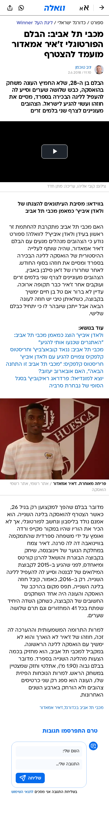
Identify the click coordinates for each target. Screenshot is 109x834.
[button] (84, 7)
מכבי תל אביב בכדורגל (84, 708)
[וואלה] (54, 8)
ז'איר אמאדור (51, 708)
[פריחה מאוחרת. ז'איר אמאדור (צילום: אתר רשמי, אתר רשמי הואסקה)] (54, 446)
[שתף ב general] (10, 8)
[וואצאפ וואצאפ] (21, 8)
